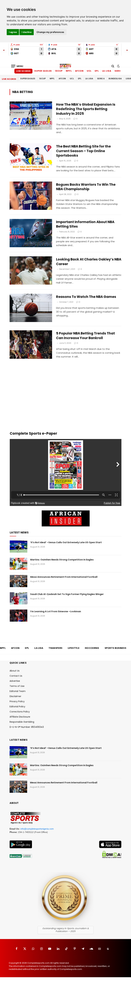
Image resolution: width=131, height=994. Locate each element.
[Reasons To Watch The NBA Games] (31, 308)
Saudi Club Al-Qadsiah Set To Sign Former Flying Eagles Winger (67, 594)
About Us (14, 670)
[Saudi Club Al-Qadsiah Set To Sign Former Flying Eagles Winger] (18, 598)
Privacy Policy (17, 701)
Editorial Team (18, 691)
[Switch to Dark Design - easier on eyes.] (118, 66)
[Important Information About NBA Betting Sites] (31, 233)
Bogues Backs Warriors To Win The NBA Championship (86, 186)
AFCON (79, 70)
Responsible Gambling (22, 721)
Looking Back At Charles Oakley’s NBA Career (88, 261)
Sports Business (115, 648)
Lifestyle (73, 648)
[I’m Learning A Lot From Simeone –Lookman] (18, 616)
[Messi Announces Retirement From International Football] (18, 581)
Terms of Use (17, 686)
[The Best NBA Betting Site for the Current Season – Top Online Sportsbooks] (31, 157)
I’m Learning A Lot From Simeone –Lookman (55, 611)
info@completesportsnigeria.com (37, 828)
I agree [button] (13, 32)
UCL (89, 70)
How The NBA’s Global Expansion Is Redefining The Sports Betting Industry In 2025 (85, 109)
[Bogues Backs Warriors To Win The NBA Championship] (31, 196)
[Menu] (17, 66)
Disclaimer (15, 696)
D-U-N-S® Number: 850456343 (27, 727)
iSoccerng (92, 648)
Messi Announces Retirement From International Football (63, 577)
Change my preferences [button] (50, 32)
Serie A (119, 70)
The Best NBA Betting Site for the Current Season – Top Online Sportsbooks (83, 151)
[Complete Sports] (65, 66)
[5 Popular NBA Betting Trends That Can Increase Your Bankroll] (31, 344)
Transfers (55, 648)
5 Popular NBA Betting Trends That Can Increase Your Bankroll (85, 335)
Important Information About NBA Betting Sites (85, 224)
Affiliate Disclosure (20, 716)
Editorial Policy (17, 706)
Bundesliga (115, 78)
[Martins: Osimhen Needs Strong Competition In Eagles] (18, 564)
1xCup (59, 70)
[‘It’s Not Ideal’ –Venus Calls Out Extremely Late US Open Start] (18, 546)
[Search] (113, 66)
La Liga (106, 70)
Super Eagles (43, 70)
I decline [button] (26, 32)
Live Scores (23, 71)
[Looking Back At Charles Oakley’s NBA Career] (31, 270)
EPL (97, 70)
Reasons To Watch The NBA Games (86, 297)
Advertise (15, 681)
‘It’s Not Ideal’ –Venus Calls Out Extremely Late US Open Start (66, 542)
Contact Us (16, 675)
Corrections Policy (20, 711)
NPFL (69, 70)
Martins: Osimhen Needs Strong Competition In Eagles (62, 559)
